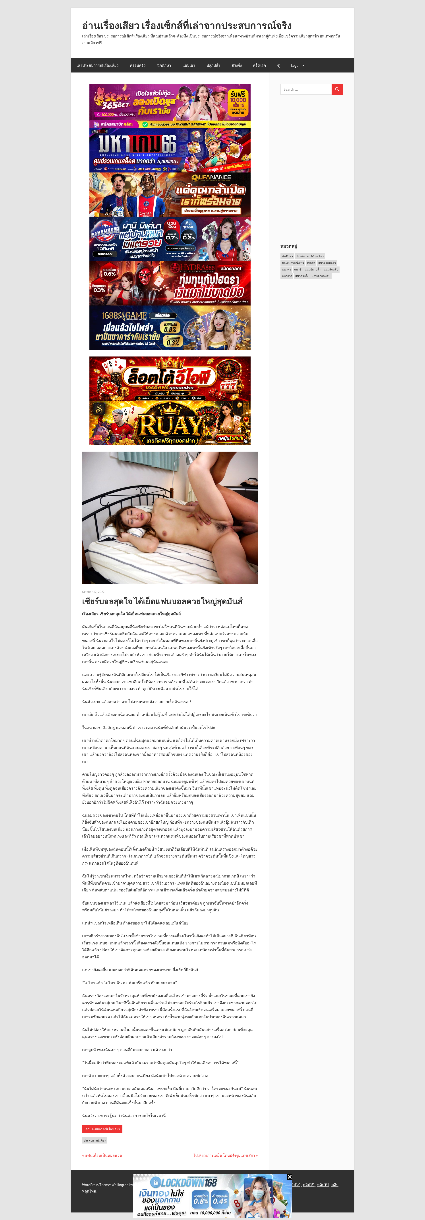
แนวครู (286, 269)
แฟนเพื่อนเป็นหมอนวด (103, 1155)
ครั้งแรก (259, 65)
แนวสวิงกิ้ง (301, 276)
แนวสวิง (287, 276)
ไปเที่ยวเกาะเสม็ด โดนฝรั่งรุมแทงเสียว (224, 1155)
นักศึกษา (164, 65)
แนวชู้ (297, 269)
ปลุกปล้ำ (213, 65)
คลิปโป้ (294, 1184)
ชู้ (278, 65)
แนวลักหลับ (331, 269)
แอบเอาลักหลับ (321, 276)
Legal (295, 65)
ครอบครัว (138, 65)
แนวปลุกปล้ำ (313, 269)
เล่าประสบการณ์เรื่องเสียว (98, 65)
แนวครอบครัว (327, 263)
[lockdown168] (212, 1197)
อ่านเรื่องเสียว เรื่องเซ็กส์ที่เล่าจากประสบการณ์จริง (187, 25)
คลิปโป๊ (309, 1184)
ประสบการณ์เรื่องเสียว (310, 256)
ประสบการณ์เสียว (95, 1140)
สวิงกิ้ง (237, 65)
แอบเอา (188, 65)
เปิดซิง (311, 263)
